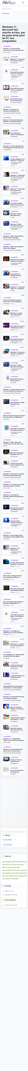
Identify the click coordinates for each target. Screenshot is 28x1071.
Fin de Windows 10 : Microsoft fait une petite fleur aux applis (13, 655)
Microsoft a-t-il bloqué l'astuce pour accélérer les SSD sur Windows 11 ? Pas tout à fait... (12, 577)
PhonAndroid (15, 62)
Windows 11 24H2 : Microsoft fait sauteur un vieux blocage (17, 366)
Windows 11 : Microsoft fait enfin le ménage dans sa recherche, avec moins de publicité (14, 147)
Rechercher (5, 13)
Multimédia (8, 46)
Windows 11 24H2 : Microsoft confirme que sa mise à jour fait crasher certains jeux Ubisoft (13, 443)
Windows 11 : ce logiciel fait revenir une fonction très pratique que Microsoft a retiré (13, 740)
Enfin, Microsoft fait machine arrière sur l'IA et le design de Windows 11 (12, 301)
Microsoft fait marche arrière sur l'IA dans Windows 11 (17, 73)
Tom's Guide (7, 52)
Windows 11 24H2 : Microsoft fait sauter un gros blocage (16, 225)
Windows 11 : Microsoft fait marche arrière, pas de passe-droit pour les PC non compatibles (13, 50)
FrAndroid (6, 303)
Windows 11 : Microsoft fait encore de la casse (17, 176)
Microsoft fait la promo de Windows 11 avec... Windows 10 (17, 327)
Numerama (7, 658)
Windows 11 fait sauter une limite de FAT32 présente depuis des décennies (13, 475)
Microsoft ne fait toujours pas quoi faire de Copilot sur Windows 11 (14, 416)
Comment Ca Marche (16, 102)
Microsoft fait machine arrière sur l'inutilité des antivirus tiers (17, 261)
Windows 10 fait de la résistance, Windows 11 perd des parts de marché (13, 121)
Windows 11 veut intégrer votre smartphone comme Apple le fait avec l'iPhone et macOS (13, 536)
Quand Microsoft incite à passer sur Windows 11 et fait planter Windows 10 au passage (13, 687)
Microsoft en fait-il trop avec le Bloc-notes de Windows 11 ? (17, 430)
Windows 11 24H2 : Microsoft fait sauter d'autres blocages (13, 237)
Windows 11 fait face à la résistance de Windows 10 (11, 110)
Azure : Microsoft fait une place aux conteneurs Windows (16, 772)
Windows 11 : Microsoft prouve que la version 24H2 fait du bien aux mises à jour (14, 391)
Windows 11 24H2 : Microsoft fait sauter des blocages (13, 247)
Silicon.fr (14, 774)
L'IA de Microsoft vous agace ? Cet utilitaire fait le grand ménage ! (17, 616)
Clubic (13, 217)
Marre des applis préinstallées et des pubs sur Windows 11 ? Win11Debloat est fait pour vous (13, 603)
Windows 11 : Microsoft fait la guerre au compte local (17, 190)
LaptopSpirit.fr (7, 149)
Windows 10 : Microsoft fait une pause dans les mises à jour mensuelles (13, 750)
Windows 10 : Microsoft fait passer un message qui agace (13, 697)
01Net (13, 290)
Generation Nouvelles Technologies (16, 76)
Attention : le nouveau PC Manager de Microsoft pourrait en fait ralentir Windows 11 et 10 (13, 496)
